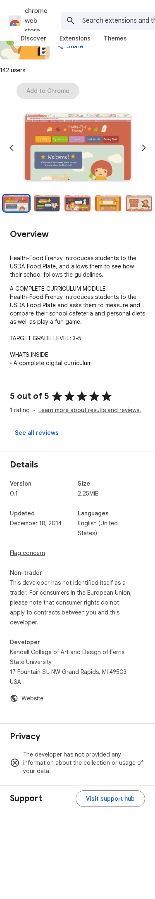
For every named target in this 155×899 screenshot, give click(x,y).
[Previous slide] (11, 148)
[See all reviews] (37, 433)
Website (32, 698)
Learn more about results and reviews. (89, 410)
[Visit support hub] (110, 799)
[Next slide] (144, 148)
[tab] (33, 38)
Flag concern (27, 553)
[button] (77, 148)
